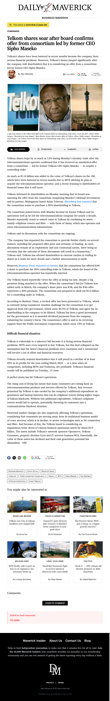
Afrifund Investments (16, 481)
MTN (60, 476)
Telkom (51, 476)
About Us (55, 641)
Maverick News (47, 471)
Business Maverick (16, 471)
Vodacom (12, 476)
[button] (82, 74)
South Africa (32, 471)
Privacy (50, 683)
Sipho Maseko (71, 476)
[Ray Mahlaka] (11, 74)
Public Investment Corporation (32, 476)
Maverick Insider (34, 641)
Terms (61, 683)
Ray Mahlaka (27, 74)
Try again (15, 620)
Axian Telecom (35, 481)
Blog (87, 641)
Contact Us (73, 641)
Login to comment (55, 603)
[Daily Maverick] (55, 7)
